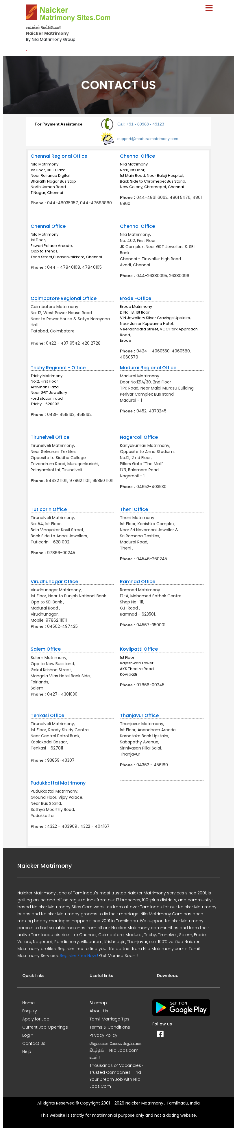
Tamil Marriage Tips (109, 1019)
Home (28, 1003)
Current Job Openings (45, 1027)
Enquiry (29, 1011)
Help (26, 1051)
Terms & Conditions (110, 1027)
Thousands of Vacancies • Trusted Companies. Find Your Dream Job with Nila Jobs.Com (117, 1075)
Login (27, 1035)
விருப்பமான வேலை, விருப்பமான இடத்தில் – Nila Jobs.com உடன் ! (116, 1050)
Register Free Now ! (79, 955)
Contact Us (33, 1043)
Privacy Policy (103, 1035)
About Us (99, 1011)
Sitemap (98, 1003)
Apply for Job (35, 1019)
